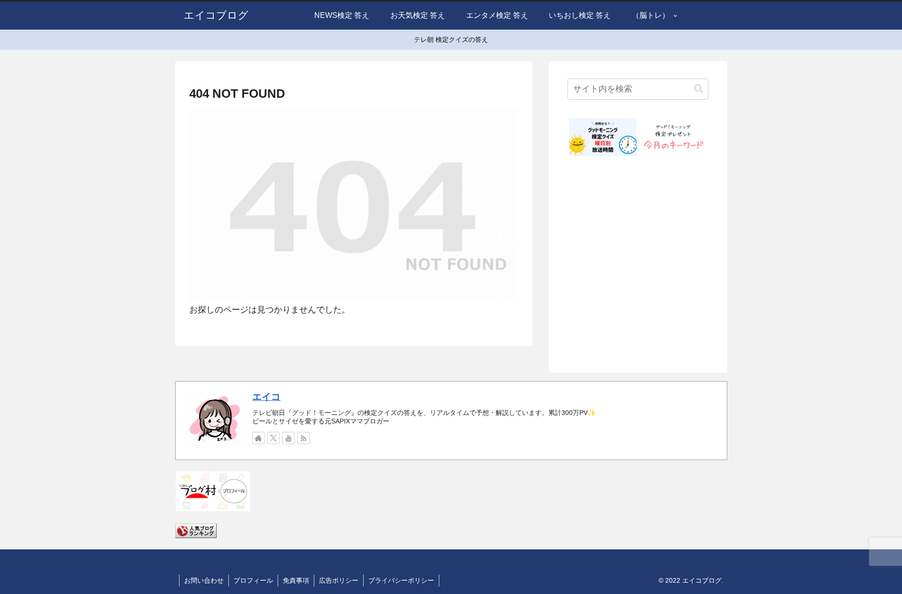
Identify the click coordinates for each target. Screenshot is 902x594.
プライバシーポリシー (401, 580)
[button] (698, 89)
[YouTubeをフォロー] (288, 438)
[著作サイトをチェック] (258, 438)
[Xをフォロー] (273, 438)
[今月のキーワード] (673, 137)
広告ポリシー (338, 580)
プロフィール (253, 580)
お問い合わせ (204, 580)
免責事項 (296, 580)
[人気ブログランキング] (196, 530)
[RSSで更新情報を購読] (303, 438)
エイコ (266, 396)
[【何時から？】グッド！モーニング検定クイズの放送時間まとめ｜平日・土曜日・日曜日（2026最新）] (603, 137)
